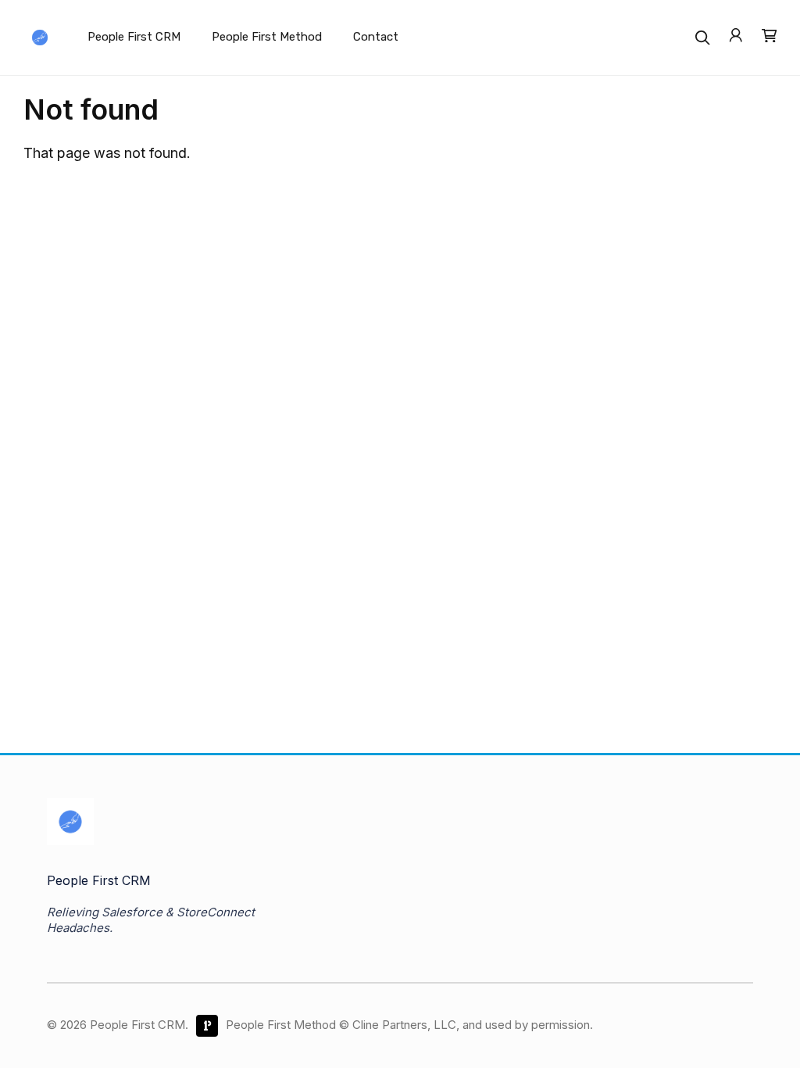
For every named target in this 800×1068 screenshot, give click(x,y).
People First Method (267, 37)
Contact (375, 37)
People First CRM (134, 37)
